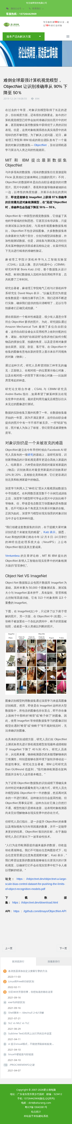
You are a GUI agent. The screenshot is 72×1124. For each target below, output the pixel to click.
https (20, 878)
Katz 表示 (49, 532)
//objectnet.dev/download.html (39, 902)
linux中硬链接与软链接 (21, 1054)
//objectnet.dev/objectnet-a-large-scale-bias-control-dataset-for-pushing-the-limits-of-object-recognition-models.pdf (36, 883)
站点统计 (36, 1111)
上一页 (8, 948)
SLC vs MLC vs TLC (18, 1023)
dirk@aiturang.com (39, 1102)
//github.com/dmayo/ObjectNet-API (44, 911)
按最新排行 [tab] (54, 961)
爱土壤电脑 (50, 1089)
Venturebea (13, 555)
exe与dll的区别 (16, 1002)
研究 (30, 454)
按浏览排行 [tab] (18, 961)
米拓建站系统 (41, 1116)
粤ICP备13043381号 (36, 1107)
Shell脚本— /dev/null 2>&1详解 (26, 1012)
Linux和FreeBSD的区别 (21, 981)
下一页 (63, 948)
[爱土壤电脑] (11, 24)
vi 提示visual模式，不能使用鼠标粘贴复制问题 (31, 1044)
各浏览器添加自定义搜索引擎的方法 (27, 971)
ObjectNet (40, 145)
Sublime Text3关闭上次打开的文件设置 (30, 1033)
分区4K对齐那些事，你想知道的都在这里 (30, 991)
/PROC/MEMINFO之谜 (22, 1064)
